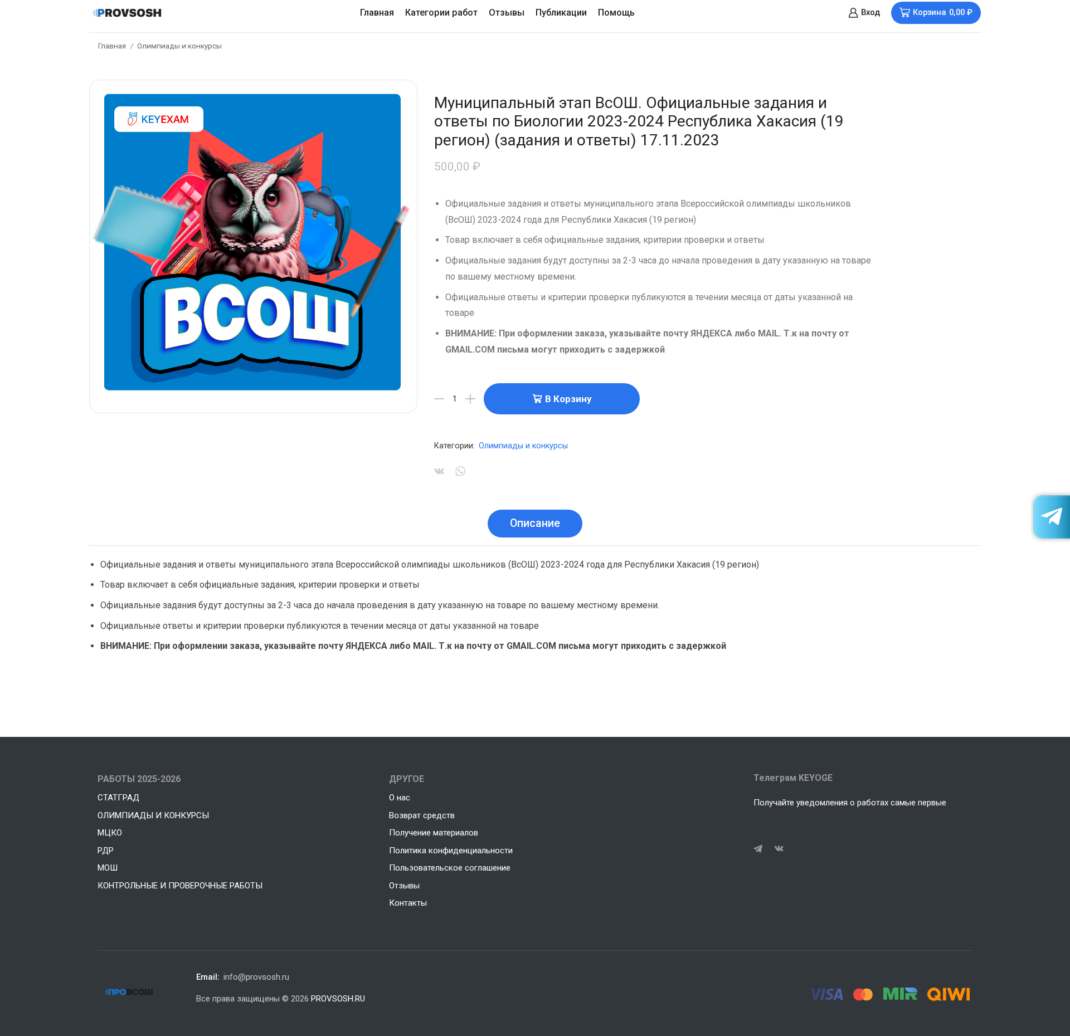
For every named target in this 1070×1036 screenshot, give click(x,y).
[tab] (535, 523)
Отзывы (506, 12)
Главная (377, 12)
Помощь (616, 12)
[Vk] (779, 848)
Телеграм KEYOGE (793, 778)
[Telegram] (757, 848)
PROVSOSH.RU (338, 999)
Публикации (561, 12)
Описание (535, 523)
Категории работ (441, 12)
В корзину (568, 398)
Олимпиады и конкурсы (179, 45)
